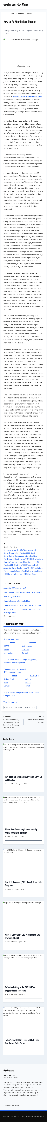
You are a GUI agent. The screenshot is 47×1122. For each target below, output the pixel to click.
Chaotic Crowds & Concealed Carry (17, 601)
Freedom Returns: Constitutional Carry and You (22, 592)
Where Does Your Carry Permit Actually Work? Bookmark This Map (21, 831)
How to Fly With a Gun (12, 596)
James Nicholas (11, 784)
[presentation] (23, 757)
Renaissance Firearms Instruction (27, 96)
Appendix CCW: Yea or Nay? (14, 588)
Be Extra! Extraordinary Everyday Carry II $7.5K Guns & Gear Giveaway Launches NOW (11, 722)
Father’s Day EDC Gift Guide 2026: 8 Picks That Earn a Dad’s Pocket (22, 1041)
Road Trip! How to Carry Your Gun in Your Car (22, 605)
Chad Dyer (10, 836)
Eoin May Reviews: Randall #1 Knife (35, 719)
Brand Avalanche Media (30, 1116)
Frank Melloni (18, 13)
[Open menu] (42, 4)
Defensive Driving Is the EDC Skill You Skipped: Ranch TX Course (20, 989)
